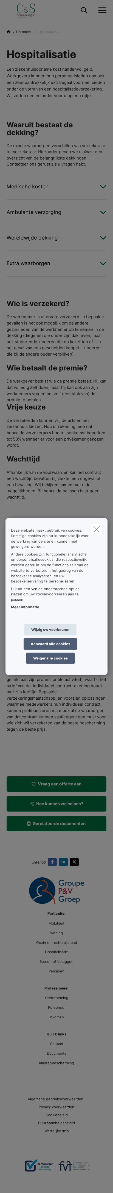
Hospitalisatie (56, 952)
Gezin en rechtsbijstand (56, 942)
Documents (56, 1053)
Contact (56, 1043)
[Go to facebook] (53, 861)
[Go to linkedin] (64, 861)
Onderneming (56, 998)
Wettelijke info (56, 1131)
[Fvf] (74, 1168)
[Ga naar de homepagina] (29, 10)
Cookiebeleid (57, 1115)
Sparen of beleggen (56, 961)
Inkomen (56, 1017)
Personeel (56, 1007)
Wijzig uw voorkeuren (50, 629)
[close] (96, 529)
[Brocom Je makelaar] (38, 1168)
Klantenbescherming (56, 1063)
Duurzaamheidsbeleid (56, 1123)
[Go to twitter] (75, 861)
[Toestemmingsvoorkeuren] (22, 1182)
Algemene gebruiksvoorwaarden (55, 1099)
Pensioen (56, 971)
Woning (56, 933)
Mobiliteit (56, 923)
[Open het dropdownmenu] (100, 10)
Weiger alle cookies (50, 658)
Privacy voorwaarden (56, 1107)
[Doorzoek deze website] (84, 10)
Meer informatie (25, 607)
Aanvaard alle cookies (50, 644)
